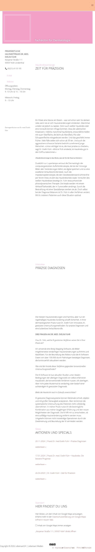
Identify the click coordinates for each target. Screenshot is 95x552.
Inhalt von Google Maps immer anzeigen (54, 525)
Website (10, 81)
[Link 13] (16, 5)
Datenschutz (69, 547)
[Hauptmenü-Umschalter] (92, 5)
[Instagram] (52, 544)
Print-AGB (80, 547)
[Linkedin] (55, 544)
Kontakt (88, 547)
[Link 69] (14, 116)
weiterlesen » (40, 447)
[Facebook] (50, 544)
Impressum (59, 547)
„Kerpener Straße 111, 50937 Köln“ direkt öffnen (55, 531)
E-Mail (9, 75)
